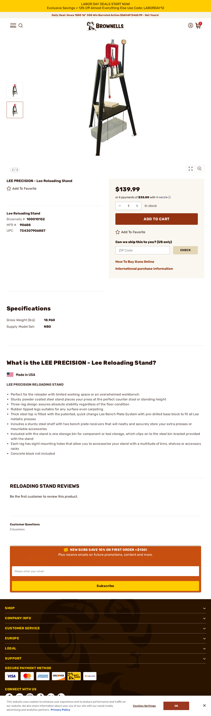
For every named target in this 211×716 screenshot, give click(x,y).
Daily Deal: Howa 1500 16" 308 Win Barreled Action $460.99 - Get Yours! (105, 15)
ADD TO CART (157, 219)
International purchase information (144, 269)
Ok (176, 705)
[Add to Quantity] (137, 205)
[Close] (204, 705)
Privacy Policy (60, 709)
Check (185, 250)
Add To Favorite (24, 188)
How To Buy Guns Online (134, 262)
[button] (13, 25)
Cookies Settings (144, 705)
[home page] (105, 26)
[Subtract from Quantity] (120, 205)
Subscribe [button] (105, 586)
